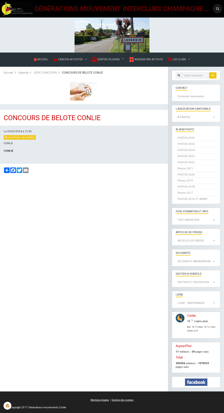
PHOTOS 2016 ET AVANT (192, 199)
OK (213, 75)
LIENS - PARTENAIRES (191, 303)
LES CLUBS (179, 59)
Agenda (23, 72)
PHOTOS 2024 (186, 150)
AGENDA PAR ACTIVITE (148, 59)
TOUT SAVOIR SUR (188, 219)
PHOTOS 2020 (186, 174)
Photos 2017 (185, 192)
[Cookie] (7, 406)
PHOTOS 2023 (186, 156)
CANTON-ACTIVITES (70, 59)
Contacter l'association (190, 96)
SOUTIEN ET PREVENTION (193, 282)
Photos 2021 (185, 168)
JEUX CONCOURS (45, 72)
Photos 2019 (185, 180)
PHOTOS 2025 (186, 144)
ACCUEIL (42, 59)
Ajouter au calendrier (21, 137)
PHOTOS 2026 (186, 137)
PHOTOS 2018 (186, 186)
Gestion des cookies (123, 400)
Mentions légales (100, 400)
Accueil (8, 72)
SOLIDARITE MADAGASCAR (194, 261)
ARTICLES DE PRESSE (190, 240)
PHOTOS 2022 (186, 162)
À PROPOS (183, 117)
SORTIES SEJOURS (108, 59)
